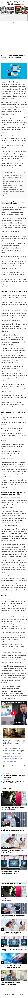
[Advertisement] (14, 38)
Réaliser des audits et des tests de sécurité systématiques (13, 186)
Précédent (1, 13)
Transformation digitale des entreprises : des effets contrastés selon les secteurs (13, 966)
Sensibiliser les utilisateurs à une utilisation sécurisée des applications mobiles (13, 192)
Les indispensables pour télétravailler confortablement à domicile (11, 983)
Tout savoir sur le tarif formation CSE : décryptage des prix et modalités (12, 851)
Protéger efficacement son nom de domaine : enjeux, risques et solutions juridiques (14, 829)
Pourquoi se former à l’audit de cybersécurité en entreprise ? (10, 872)
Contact (21, 994)
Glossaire (7, 994)
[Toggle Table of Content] (24, 173)
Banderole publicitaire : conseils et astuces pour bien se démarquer (13, 808)
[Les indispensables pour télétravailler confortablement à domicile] (14, 975)
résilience (12, 458)
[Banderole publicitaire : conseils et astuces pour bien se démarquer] (14, 798)
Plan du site (14, 994)
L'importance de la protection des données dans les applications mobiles (12, 177)
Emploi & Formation (6, 847)
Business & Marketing (7, 805)
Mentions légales (14, 996)
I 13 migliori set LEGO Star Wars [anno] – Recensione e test (6, 15)
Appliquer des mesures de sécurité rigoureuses (13, 182)
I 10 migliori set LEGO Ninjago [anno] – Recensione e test (22, 15)
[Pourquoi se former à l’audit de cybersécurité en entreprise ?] (14, 862)
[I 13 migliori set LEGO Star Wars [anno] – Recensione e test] (7, 10)
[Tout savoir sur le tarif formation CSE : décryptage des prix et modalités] (14, 841)
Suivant (27, 13)
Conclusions (6, 196)
